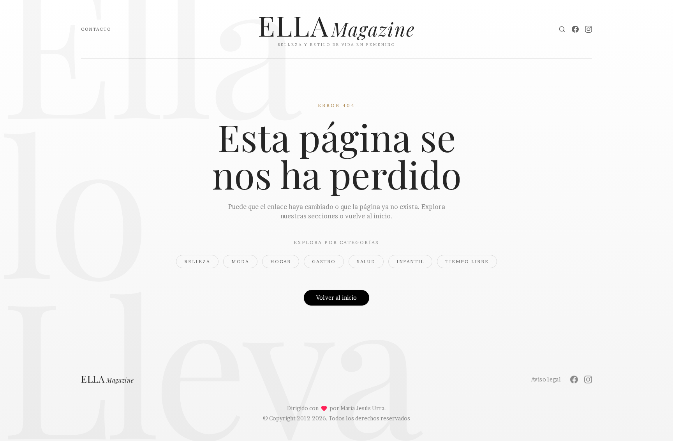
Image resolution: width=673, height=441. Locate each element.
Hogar (280, 261)
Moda (240, 261)
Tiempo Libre (467, 261)
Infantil (410, 261)
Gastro (324, 261)
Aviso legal (546, 379)
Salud (366, 261)
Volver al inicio (336, 297)
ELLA (107, 379)
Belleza (197, 261)
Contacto (96, 29)
